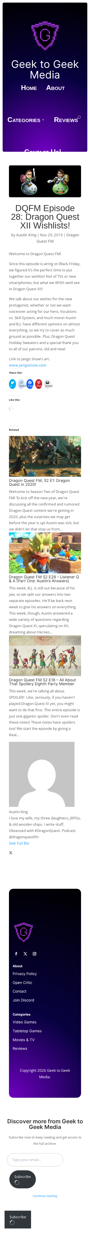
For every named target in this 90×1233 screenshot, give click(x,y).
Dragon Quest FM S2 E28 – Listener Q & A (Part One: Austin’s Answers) (44, 579)
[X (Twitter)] (10, 853)
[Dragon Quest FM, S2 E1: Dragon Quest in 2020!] (45, 475)
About (55, 88)
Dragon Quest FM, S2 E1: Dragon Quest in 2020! (39, 482)
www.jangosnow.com (27, 365)
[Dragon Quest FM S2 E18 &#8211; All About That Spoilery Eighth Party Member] (45, 675)
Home (29, 88)
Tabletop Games (27, 1031)
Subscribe (22, 1176)
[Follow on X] (25, 953)
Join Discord (23, 1000)
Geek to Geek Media (45, 69)
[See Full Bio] (45, 848)
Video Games (24, 1022)
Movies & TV (24, 1040)
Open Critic (22, 982)
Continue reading (45, 1196)
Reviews (66, 120)
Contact (19, 991)
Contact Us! (42, 152)
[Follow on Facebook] (16, 953)
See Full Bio (19, 843)
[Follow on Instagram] (34, 953)
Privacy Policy (25, 974)
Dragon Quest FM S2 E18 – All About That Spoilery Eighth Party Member (42, 682)
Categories (23, 120)
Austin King (26, 235)
